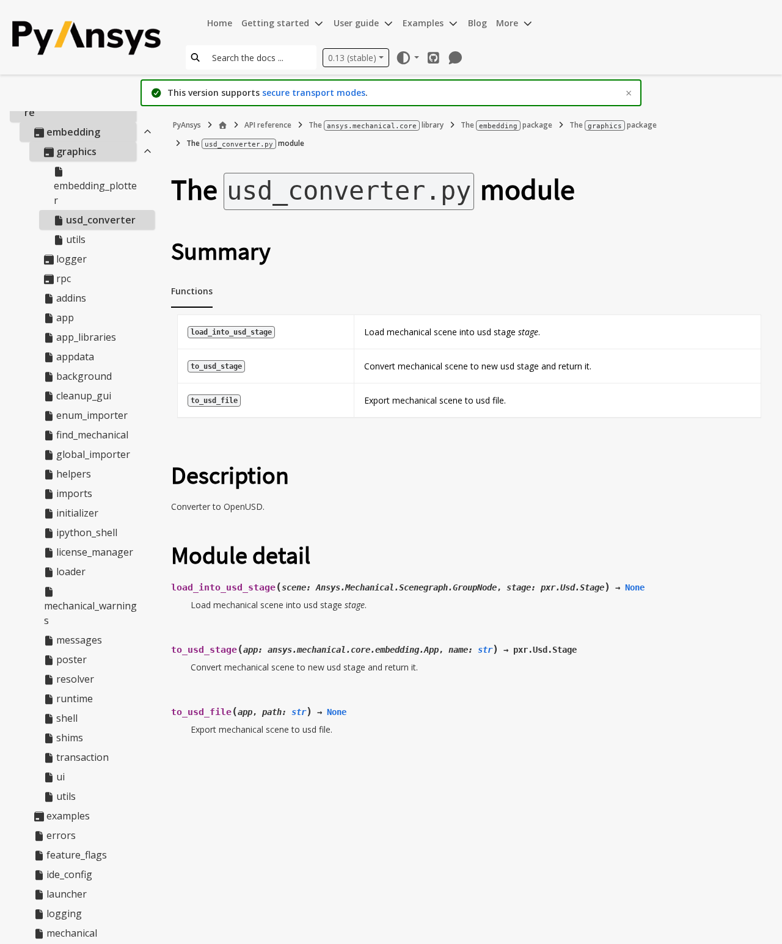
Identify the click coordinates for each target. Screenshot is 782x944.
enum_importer (91, 416)
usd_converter (100, 220)
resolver (74, 679)
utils (75, 240)
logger (70, 259)
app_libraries (85, 337)
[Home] (222, 125)
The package (506, 125)
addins (70, 298)
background (83, 376)
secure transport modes (313, 92)
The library (376, 125)
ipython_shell (85, 533)
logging (63, 914)
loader (70, 572)
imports (73, 494)
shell (66, 718)
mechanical (70, 933)
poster (70, 660)
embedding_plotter (95, 194)
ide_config (68, 875)
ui (59, 777)
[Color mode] (407, 57)
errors (60, 836)
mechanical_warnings (90, 614)
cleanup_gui (82, 396)
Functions (192, 291)
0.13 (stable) (352, 58)
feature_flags (75, 855)
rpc (62, 279)
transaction (81, 757)
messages (78, 640)
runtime (73, 699)
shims (68, 738)
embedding (72, 132)
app (64, 318)
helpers (72, 474)
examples (67, 816)
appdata (74, 357)
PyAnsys (187, 125)
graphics (75, 152)
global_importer (92, 455)
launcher (65, 894)
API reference (267, 125)
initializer (76, 513)
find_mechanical (91, 435)
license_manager (93, 552)
